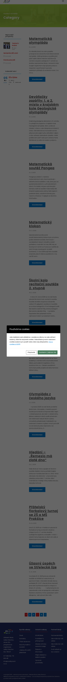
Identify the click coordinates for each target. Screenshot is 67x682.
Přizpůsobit (31, 352)
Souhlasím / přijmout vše (47, 352)
